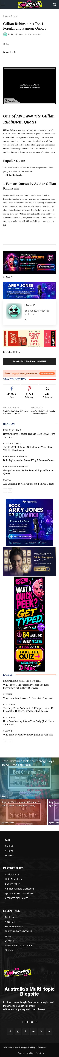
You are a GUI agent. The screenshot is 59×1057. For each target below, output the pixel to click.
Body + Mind (9, 704)
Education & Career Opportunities (22, 681)
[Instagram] (18, 1032)
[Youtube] (49, 1032)
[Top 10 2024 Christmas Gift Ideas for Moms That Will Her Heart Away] (23, 812)
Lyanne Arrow (8, 822)
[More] (39, 60)
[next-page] (10, 490)
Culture (7, 694)
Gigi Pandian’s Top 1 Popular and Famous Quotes (15, 412)
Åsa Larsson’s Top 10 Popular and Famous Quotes (28, 483)
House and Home (12, 430)
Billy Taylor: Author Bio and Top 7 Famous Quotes (28, 460)
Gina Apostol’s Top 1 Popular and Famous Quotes (43, 412)
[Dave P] (5, 34)
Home (5, 16)
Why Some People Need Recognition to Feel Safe (28, 734)
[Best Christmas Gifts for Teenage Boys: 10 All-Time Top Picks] (29, 778)
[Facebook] (10, 1032)
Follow (29, 387)
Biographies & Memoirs (15, 456)
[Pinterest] (25, 1032)
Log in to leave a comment (29, 361)
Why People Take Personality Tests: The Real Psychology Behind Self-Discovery (26, 686)
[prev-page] (5, 490)
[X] (26, 319)
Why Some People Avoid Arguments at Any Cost (27, 698)
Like (12, 387)
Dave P (14, 34)
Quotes (14, 16)
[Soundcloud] (33, 1032)
